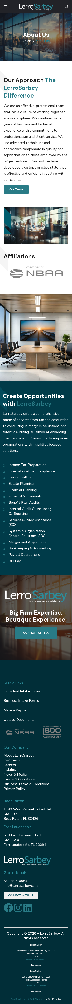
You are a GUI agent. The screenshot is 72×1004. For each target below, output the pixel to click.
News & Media (15, 774)
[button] (66, 6)
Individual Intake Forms (22, 691)
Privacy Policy (14, 788)
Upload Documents (19, 719)
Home (26, 41)
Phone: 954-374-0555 (36, 985)
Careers (10, 765)
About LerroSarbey (19, 755)
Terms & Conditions (19, 779)
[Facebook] (8, 908)
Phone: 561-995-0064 (36, 959)
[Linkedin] (27, 908)
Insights (10, 769)
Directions (36, 965)
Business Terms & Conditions (26, 784)
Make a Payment (17, 710)
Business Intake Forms (21, 700)
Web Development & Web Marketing (27, 999)
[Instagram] (18, 908)
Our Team (12, 760)
